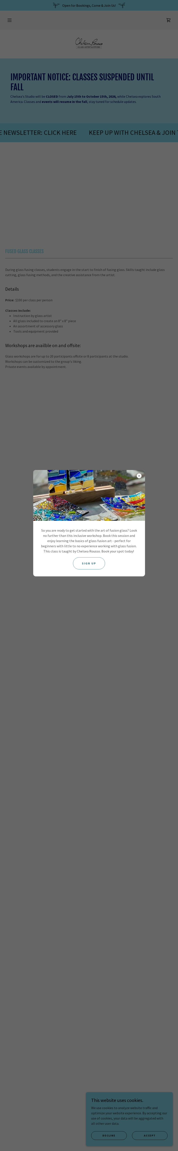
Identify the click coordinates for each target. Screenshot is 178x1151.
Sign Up (89, 563)
